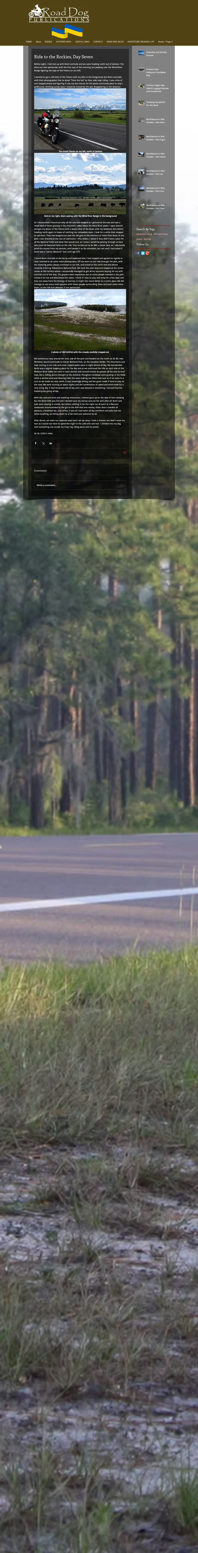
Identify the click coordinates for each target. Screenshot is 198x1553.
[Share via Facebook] (35, 443)
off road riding (161, 234)
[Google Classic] (147, 253)
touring (147, 239)
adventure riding (144, 234)
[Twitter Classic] (143, 253)
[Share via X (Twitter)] (43, 443)
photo (139, 239)
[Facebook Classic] (138, 253)
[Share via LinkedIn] (50, 443)
